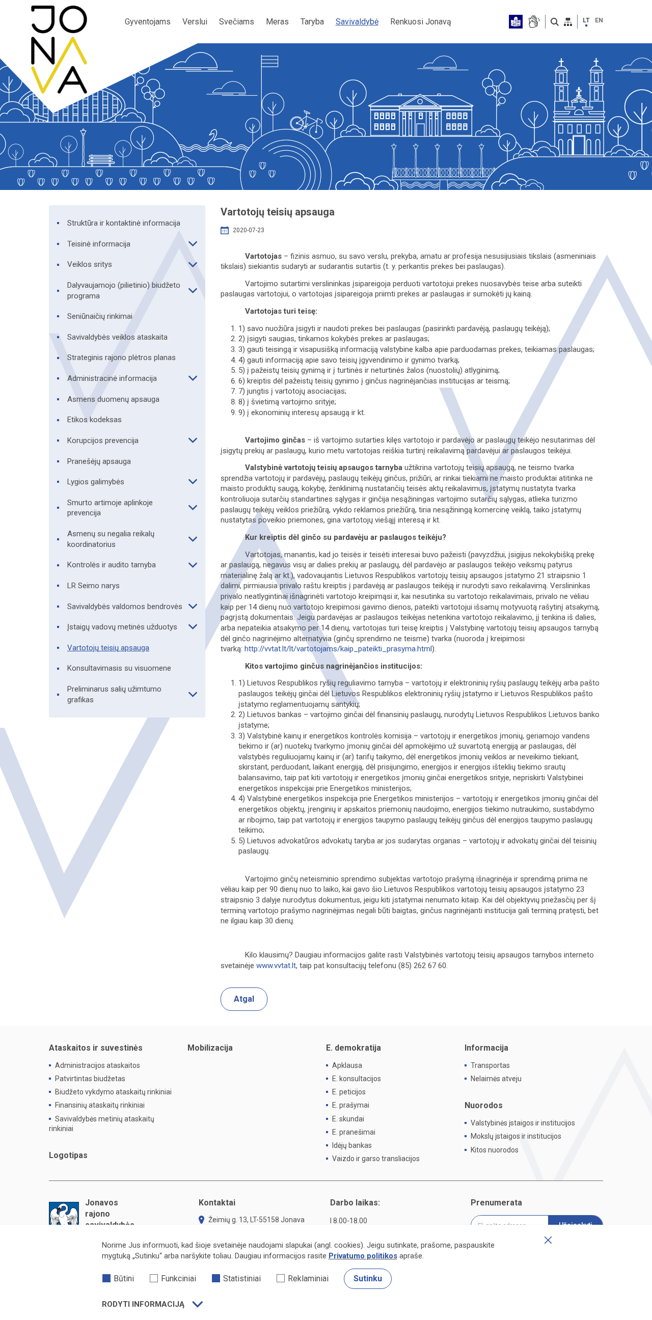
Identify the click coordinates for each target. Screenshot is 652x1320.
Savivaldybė (357, 21)
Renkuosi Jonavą (420, 21)
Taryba (312, 21)
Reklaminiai (308, 1278)
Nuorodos (484, 1105)
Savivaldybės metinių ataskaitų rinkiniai (101, 1124)
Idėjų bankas (352, 1145)
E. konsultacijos (356, 1079)
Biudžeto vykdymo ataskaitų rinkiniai (113, 1092)
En (599, 20)
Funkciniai (178, 1278)
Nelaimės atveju (496, 1079)
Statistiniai (242, 1278)
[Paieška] (555, 22)
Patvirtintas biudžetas (90, 1079)
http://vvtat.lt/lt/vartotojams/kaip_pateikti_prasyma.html (338, 648)
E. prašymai (350, 1105)
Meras (277, 21)
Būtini (124, 1278)
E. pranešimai (353, 1132)
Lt (586, 20)
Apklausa (347, 1065)
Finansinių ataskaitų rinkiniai (100, 1105)
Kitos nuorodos (495, 1150)
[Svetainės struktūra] (568, 22)
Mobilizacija (210, 1048)
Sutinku (368, 1278)
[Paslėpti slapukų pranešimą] (548, 1240)
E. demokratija (353, 1048)
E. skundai (348, 1119)
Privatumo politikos (363, 1255)
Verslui (194, 21)
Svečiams (236, 21)
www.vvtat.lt (276, 965)
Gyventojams (148, 21)
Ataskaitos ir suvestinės (96, 1048)
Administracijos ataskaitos (97, 1065)
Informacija (486, 1048)
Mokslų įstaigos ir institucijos (516, 1136)
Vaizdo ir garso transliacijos (376, 1158)
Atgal (244, 999)
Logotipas (68, 1155)
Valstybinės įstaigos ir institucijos (523, 1123)
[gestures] (533, 21)
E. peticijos (349, 1092)
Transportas (490, 1065)
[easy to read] (516, 22)
